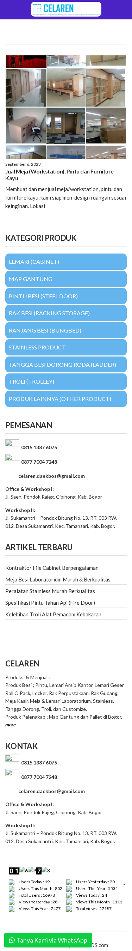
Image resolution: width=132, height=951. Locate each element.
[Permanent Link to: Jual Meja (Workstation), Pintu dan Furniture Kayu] (66, 107)
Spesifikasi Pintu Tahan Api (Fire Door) (50, 602)
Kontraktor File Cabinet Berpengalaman (52, 568)
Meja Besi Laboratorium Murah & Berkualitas (58, 579)
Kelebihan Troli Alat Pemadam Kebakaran (53, 614)
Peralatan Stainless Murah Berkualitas (50, 591)
